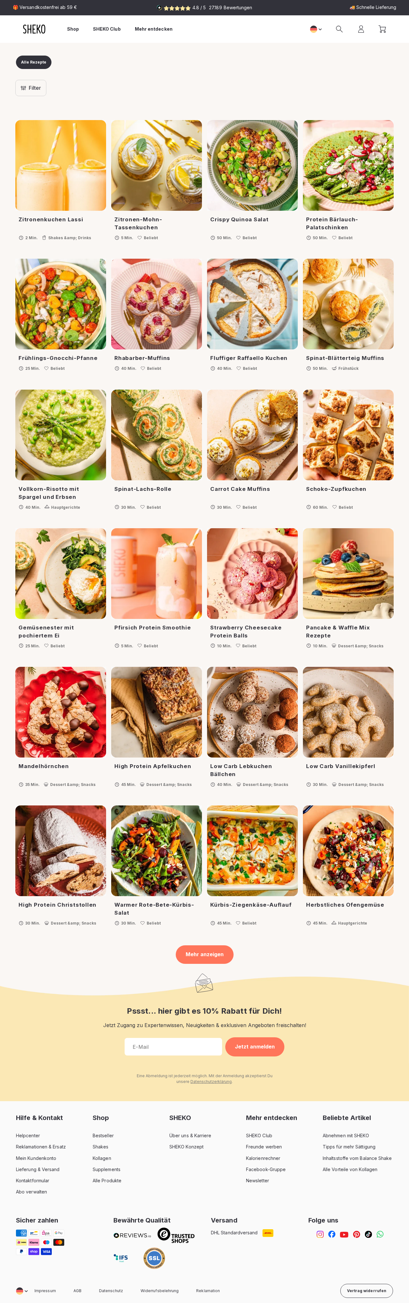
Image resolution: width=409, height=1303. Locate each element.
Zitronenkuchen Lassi (51, 219)
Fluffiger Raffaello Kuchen (249, 358)
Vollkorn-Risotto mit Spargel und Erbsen (49, 493)
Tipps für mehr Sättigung (349, 1146)
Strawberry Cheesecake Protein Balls (246, 631)
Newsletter (257, 1180)
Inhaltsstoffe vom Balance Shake (357, 1158)
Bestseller (103, 1135)
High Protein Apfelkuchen (152, 766)
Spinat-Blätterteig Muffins (345, 358)
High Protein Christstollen (57, 905)
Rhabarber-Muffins (142, 358)
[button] (339, 29)
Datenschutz (111, 1290)
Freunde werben (264, 1146)
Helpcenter (28, 1135)
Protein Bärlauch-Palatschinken (332, 223)
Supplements (106, 1169)
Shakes (100, 1146)
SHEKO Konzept (186, 1146)
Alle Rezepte (33, 62)
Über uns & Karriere (190, 1135)
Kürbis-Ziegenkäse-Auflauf (251, 905)
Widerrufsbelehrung (160, 1290)
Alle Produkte (107, 1180)
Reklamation (208, 1290)
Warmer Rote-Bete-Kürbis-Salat (154, 909)
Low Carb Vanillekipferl (340, 766)
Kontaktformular (32, 1180)
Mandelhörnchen (44, 766)
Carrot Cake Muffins (240, 489)
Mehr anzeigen (205, 954)
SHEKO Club (259, 1135)
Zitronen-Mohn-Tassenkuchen (138, 223)
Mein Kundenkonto (36, 1158)
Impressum (45, 1290)
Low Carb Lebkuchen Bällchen (241, 770)
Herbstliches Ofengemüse (345, 905)
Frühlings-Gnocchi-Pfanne (58, 358)
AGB (77, 1290)
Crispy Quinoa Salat (239, 219)
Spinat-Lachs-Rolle (143, 489)
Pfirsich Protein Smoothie (152, 627)
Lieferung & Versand (38, 1169)
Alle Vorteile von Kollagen (350, 1169)
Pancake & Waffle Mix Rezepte (338, 631)
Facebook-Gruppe (266, 1169)
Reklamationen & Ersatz (41, 1146)
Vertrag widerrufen (366, 1290)
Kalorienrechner (263, 1158)
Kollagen (102, 1158)
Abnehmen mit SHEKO (346, 1135)
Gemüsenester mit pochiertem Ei (46, 631)
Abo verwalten (31, 1191)
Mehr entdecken (154, 29)
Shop (73, 29)
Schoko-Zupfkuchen (336, 489)
